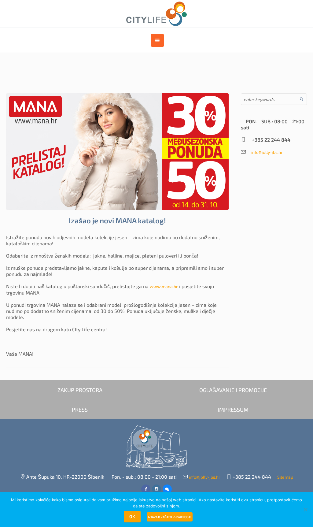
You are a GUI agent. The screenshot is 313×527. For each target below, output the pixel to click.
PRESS (80, 409)
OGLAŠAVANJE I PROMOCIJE (233, 390)
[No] (305, 510)
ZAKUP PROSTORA (79, 390)
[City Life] (156, 446)
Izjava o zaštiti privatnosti (169, 517)
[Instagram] (156, 489)
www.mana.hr (164, 286)
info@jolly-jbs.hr (265, 152)
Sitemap (285, 477)
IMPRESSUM (233, 409)
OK (132, 516)
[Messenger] (167, 489)
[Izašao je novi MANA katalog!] (117, 151)
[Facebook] (145, 489)
